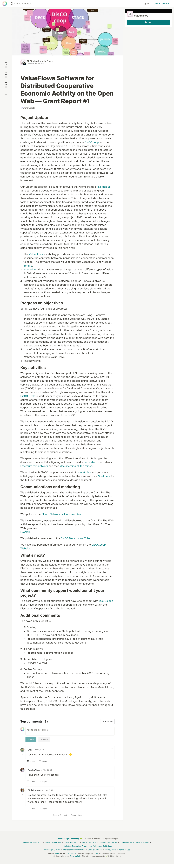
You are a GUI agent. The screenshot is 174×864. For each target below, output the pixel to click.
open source (71, 853)
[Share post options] (6, 103)
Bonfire (27, 265)
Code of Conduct (60, 815)
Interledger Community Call (74, 850)
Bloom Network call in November (61, 514)
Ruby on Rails (75, 856)
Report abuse (76, 815)
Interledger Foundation (32, 842)
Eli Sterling (32, 61)
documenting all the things (76, 466)
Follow (148, 22)
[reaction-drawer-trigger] (6, 65)
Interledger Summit (52, 850)
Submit (31, 739)
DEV (96, 853)
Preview (44, 739)
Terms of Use (124, 850)
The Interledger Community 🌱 (69, 839)
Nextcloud (104, 186)
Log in (146, 3)
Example (25, 531)
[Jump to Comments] (6, 75)
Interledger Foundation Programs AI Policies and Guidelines (87, 846)
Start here (104, 476)
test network (91, 462)
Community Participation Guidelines (134, 842)
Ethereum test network (34, 466)
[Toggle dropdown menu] (112, 749)
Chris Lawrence (35, 790)
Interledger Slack (89, 842)
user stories (84, 472)
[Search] (11, 3)
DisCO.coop (92, 142)
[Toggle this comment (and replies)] (22, 754)
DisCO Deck (27, 396)
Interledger (30, 269)
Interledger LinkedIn (53, 842)
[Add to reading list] (6, 85)
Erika (30, 749)
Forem (57, 853)
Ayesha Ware (34, 770)
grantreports (28, 108)
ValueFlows (47, 61)
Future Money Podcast (107, 842)
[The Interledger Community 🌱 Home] (4, 3)
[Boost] (6, 93)
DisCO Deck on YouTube (75, 538)
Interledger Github (71, 842)
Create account (161, 3)
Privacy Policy (110, 850)
